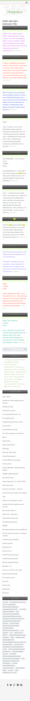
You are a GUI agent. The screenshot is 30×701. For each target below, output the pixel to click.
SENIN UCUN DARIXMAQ (17, 651)
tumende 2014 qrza (7, 644)
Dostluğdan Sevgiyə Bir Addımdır (11, 658)
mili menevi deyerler (8, 628)
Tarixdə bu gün (20, 374)
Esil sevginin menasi (8, 577)
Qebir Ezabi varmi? (8, 485)
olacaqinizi (6, 637)
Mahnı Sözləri (8, 386)
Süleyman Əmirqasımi (15, 219)
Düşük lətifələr (18, 632)
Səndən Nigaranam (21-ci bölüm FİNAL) (14, 481)
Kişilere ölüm (6, 585)
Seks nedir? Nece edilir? (9, 452)
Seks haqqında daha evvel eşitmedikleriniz (14, 529)
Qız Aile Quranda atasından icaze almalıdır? (15, 493)
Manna (4, 437)
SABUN (12, 637)
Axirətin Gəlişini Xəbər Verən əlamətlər (13, 618)
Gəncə (15, 187)
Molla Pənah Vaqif (7, 407)
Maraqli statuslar (9, 381)
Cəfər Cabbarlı (6, 397)
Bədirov (5, 635)
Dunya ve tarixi (8, 377)
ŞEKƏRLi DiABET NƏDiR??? (10, 474)
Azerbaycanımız (19, 367)
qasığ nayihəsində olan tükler (18, 602)
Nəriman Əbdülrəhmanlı (15, 116)
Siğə (22, 630)
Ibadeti (4, 670)
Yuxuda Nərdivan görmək (9, 429)
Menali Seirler (6, 441)
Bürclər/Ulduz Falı (19, 377)
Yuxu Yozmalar (8, 379)
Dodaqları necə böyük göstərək (11, 661)
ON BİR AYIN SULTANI (15, 86)
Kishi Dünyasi (21, 384)
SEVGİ (15, 57)
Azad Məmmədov (15, 314)
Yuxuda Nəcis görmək (8, 410)
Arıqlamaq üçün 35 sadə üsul (10, 609)
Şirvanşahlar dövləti (8, 418)
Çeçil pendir (23, 609)
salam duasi (13, 653)
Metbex (15, 369)
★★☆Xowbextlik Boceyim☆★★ (11, 414)
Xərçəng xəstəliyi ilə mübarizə (11, 614)
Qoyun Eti (5, 653)
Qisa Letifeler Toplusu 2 (9, 510)
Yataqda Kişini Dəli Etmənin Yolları (12, 422)
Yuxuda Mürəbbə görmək (9, 522)
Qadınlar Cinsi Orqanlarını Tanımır (12, 500)
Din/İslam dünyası (9, 372)
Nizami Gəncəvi (7, 551)
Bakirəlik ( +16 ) (7, 566)
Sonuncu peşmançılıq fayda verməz (11, 656)
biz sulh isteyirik (14, 623)
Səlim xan (5, 602)
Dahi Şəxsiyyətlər (9, 367)
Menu (26, 2)
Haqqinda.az (15, 11)
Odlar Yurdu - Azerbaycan (10, 514)
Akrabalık (5, 632)
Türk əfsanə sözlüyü (8, 668)
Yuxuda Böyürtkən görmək (10, 558)
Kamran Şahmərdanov (8, 611)
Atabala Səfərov (15, 278)
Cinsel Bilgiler (18, 379)
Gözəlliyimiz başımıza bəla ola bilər (12, 616)
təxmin (4, 649)
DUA (15, 27)
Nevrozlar (5, 581)
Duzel (23, 658)
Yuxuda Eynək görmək (9, 456)
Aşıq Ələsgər (6, 589)
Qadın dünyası (8, 369)
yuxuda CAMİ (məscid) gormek (11, 460)
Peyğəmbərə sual (18, 644)
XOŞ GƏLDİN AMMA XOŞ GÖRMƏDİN (16, 649)
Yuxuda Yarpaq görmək (8, 665)
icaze (17, 611)
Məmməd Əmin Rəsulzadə (10, 574)
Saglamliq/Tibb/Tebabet (19, 360)
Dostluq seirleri (7, 464)
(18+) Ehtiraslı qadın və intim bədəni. (13, 433)
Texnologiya (21, 369)
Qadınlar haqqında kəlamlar (10, 562)
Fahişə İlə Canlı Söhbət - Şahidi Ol (12, 489)
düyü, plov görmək (7, 477)
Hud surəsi (5, 593)
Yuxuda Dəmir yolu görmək (10, 555)
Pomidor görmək (7, 543)
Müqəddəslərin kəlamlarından (11, 625)
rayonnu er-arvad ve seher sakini (12, 570)
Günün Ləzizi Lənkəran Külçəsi (11, 630)
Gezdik (16, 670)
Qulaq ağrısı (5, 448)
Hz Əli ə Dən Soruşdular (9, 604)
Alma (4, 496)
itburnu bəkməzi (20, 637)
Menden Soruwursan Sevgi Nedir (17, 635)
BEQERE (4, 526)
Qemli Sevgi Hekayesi (8, 445)
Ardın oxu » (18, 50)
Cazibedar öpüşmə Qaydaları (10, 539)
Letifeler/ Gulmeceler (10, 364)
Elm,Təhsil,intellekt (10, 384)
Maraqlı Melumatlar (21, 372)
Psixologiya (7, 360)
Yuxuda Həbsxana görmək (10, 518)
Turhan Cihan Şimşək (15, 246)
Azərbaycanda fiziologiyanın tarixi (11, 621)
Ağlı (11, 632)
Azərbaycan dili (6, 547)
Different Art (17, 386)
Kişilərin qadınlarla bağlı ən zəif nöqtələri (14, 642)
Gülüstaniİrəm (6, 663)
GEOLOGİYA (5, 623)
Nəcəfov (11, 670)
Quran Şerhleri (6, 426)
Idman (17, 381)
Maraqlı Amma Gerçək (8, 639)
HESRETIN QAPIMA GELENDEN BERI (10, 607)
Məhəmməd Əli (6, 651)
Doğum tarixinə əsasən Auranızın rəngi (13, 646)
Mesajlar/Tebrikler (9, 374)
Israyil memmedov (20, 668)
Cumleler (14, 663)
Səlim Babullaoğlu (15, 153)
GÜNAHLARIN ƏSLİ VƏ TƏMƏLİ (9, 672)
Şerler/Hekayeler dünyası (11, 362)
